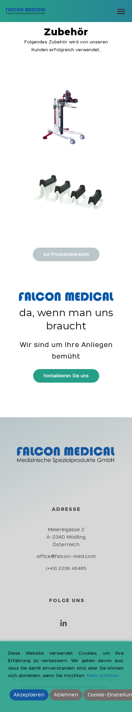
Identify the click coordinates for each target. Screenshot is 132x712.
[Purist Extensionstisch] (66, 122)
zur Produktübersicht (66, 254)
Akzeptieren (29, 695)
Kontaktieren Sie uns (66, 375)
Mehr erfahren (103, 675)
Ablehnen (66, 695)
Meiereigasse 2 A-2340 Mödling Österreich (66, 537)
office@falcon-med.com (66, 556)
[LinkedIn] (65, 626)
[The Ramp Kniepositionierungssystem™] (66, 200)
